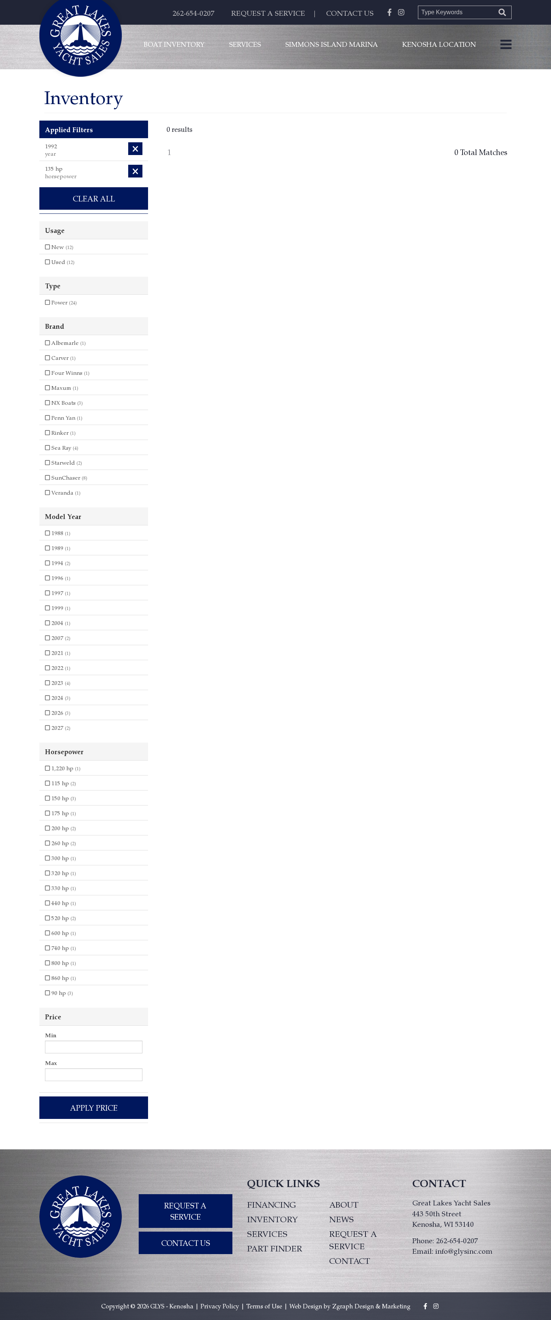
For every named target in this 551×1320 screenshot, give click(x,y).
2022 (60, 667)
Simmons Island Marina (331, 44)
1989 (60, 548)
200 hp (63, 828)
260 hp (63, 843)
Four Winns (70, 372)
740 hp (63, 948)
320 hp (63, 873)
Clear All (94, 198)
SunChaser (68, 477)
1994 (60, 563)
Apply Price (94, 1107)
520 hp (63, 918)
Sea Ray (64, 447)
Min (50, 1035)
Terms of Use (264, 1306)
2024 (60, 697)
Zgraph (342, 1306)
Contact (349, 1260)
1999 (60, 608)
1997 (60, 593)
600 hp (63, 933)
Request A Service (185, 1211)
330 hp (63, 888)
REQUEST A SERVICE (268, 13)
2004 (60, 622)
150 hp (63, 798)
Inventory (272, 1219)
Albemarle (68, 342)
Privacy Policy (220, 1306)
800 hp (63, 963)
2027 (60, 727)
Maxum (64, 387)
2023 (60, 682)
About (343, 1204)
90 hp (61, 992)
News (341, 1219)
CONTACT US (350, 13)
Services (245, 44)
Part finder (274, 1248)
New (61, 247)
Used (62, 261)
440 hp (63, 903)
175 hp (63, 813)
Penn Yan (66, 417)
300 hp (63, 858)
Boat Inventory (174, 44)
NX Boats (66, 402)
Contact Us (185, 1243)
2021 (60, 652)
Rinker (63, 432)
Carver (63, 357)
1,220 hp (65, 768)
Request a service (353, 1239)
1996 (60, 578)
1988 (60, 533)
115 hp (63, 783)
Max (51, 1062)
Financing (271, 1204)
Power (63, 302)
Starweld (66, 462)
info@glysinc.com (464, 1251)
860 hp (63, 977)
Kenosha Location (439, 44)
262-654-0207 (193, 13)
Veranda (65, 492)
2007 (60, 637)
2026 (60, 712)
